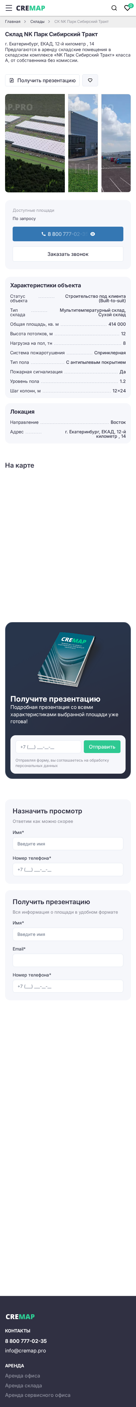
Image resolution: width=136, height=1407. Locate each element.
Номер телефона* (32, 858)
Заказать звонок (68, 254)
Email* (19, 948)
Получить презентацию (46, 80)
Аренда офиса (22, 1375)
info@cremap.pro (25, 1350)
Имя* (18, 832)
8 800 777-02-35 (26, 1341)
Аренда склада (23, 1385)
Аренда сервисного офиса (38, 1395)
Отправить (102, 747)
